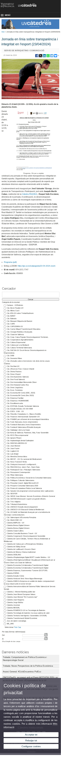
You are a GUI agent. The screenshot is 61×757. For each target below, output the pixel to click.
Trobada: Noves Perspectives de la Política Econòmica (28, 666)
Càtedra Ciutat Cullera (15, 531)
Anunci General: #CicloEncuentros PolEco (22, 671)
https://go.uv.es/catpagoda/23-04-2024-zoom (36, 266)
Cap (19, 627)
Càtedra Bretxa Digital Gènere (18, 525)
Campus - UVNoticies (15, 305)
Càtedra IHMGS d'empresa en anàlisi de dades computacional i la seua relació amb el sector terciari (29, 582)
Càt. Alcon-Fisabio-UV (15, 308)
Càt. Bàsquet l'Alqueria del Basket (19, 321)
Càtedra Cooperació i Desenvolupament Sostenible (26, 536)
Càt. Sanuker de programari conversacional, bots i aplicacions (30, 491)
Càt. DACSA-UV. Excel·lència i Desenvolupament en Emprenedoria (25, 351)
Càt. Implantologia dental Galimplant (20, 440)
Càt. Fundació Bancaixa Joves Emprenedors (24, 424)
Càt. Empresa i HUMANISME (18, 401)
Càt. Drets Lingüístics (15, 387)
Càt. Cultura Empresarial (16, 342)
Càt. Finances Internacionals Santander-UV (23, 417)
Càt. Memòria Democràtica (17, 456)
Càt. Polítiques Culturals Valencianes (20, 480)
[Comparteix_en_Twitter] (40, 57)
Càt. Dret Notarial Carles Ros (18, 385)
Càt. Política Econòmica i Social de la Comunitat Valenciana (29, 478)
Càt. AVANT (11, 316)
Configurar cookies (31, 746)
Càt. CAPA (11, 324)
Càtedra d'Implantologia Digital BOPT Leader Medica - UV (28, 557)
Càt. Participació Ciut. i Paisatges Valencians (23, 470)
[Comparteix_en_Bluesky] (55, 57)
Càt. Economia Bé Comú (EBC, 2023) (21, 393)
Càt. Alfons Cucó (13, 311)
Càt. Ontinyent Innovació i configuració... (22, 464)
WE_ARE (10, 624)
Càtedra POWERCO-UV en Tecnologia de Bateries (26, 610)
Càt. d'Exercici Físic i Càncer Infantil (20, 369)
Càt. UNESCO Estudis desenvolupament (22, 507)
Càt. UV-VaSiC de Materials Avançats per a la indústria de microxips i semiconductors (27, 513)
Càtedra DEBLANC (14, 555)
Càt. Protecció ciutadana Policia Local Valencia (24, 488)
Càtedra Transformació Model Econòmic (22, 618)
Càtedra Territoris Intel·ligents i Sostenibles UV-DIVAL (27, 616)
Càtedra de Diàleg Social (16, 547)
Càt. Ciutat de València (15, 334)
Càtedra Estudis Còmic (15, 576)
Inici (3, 32)
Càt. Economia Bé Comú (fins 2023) (20, 395)
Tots (15, 627)
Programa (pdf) (10, 262)
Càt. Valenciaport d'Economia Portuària (21, 517)
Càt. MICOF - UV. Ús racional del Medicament (24, 459)
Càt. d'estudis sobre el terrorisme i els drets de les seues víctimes (27, 362)
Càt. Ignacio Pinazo (14, 438)
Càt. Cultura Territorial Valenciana (19, 348)
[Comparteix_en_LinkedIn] (44, 57)
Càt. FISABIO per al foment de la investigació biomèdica (28, 419)
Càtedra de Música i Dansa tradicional (21, 552)
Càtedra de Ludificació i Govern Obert (21, 549)
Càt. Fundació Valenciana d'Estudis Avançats (24, 427)
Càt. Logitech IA (13, 451)
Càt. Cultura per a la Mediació (18, 345)
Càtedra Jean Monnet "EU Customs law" (22, 597)
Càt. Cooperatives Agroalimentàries (20, 340)
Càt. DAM (10, 355)
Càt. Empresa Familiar (15, 398)
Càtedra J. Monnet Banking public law (21, 592)
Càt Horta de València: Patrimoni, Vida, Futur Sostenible (28, 433)
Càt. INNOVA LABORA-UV (17, 443)
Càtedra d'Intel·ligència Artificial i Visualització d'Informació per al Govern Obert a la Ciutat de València (29, 561)
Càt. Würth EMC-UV (14, 520)
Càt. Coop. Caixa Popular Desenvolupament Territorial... (28, 337)
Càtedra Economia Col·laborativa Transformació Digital (27, 565)
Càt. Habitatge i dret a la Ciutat (18, 430)
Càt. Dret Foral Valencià (16, 379)
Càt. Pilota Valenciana (15, 475)
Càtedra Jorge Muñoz (15, 602)
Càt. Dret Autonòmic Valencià (18, 377)
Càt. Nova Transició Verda (17, 462)
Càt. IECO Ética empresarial (17, 435)
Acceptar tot (31, 734)
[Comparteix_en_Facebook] (37, 57)
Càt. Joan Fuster (13, 448)
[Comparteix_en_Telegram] (52, 57)
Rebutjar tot (31, 740)
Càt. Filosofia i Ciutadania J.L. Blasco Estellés (24, 414)
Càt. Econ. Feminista (14, 390)
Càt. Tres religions (14, 502)
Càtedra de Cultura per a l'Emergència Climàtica (25, 544)
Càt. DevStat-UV (13, 366)
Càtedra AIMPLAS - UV (15, 523)
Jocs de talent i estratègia (16, 621)
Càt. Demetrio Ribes (14, 358)
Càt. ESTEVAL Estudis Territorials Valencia (23, 406)
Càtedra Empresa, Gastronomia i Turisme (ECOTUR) (27, 570)
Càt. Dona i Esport (14, 374)
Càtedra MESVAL (13, 608)
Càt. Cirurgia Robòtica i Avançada (19, 332)
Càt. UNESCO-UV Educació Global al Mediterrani (25, 509)
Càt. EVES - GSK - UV (15, 411)
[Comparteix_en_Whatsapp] (48, 57)
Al (2, 639)
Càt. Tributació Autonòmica (17, 504)
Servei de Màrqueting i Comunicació (24, 50)
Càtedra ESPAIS (13, 573)
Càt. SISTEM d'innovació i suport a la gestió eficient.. (26, 499)
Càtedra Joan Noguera (15, 600)
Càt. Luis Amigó (12, 454)
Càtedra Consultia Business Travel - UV (22, 533)
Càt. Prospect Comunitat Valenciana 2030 (22, 486)
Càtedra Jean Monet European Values (21, 594)
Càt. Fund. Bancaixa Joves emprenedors (22, 422)
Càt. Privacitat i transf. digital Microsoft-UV (23, 483)
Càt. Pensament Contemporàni (18, 472)
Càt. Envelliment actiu (15, 403)
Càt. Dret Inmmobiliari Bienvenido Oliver (22, 382)
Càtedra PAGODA (29, 194)
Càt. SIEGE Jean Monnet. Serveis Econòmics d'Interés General (31, 496)
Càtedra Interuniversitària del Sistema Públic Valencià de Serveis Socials (29, 588)
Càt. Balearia (11, 318)
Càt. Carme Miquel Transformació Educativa (23, 329)
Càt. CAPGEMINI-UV (15, 326)
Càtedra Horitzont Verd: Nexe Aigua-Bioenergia (24, 578)
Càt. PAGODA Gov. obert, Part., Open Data (23, 467)
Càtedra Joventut (13, 605)
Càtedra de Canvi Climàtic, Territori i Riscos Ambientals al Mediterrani (27, 540)
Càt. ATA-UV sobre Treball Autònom (20, 313)
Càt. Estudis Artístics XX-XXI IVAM (20, 409)
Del (3, 635)
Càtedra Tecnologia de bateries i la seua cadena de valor (28, 613)
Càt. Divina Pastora (14, 371)
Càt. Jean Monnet (13, 446)
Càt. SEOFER (12, 493)
